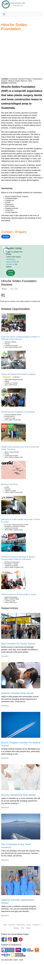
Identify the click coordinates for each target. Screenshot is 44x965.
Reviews (4, 289)
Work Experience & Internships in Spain (18, 594)
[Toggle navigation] (4, 14)
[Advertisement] (22, 54)
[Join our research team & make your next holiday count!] (13, 543)
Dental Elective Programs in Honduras (18, 412)
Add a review (14, 289)
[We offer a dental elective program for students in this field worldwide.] (13, 398)
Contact (28, 928)
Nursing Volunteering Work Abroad (18, 795)
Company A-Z (37, 925)
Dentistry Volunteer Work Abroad (17, 693)
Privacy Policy (20, 925)
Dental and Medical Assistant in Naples (18, 374)
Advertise (16, 928)
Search (29, 925)
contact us (10, 264)
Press (22, 928)
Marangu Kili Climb (9, 484)
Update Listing (10, 273)
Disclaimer (12, 925)
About (5, 925)
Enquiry (6, 236)
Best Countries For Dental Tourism (18, 643)
